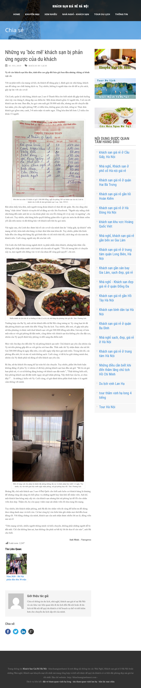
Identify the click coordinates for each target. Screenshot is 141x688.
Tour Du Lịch (102, 14)
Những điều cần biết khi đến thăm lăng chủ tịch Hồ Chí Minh (115, 369)
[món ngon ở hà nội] (115, 127)
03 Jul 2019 (15, 66)
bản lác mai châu (107, 681)
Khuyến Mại (32, 14)
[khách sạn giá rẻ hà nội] (115, 68)
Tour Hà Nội (107, 407)
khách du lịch (38, 66)
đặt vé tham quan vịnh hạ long (57, 681)
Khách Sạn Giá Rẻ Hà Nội (35, 668)
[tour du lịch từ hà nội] (115, 98)
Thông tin (121, 14)
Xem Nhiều (51, 14)
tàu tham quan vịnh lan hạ (85, 681)
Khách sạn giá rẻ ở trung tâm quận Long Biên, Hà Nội (115, 254)
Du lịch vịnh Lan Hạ (111, 384)
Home (16, 14)
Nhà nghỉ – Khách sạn (75, 14)
